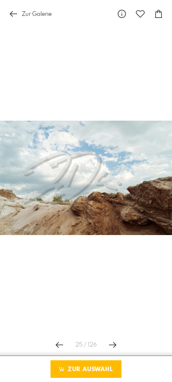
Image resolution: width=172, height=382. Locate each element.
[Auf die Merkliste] (140, 14)
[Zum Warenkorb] (159, 14)
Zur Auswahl (89, 369)
